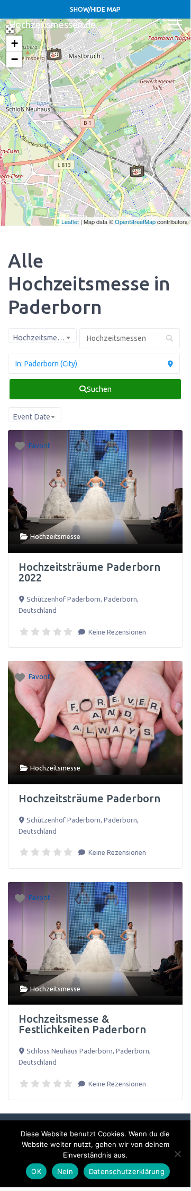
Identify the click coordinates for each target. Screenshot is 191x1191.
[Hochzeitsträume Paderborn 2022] (137, 171)
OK (36, 1171)
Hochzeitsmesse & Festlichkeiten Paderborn (82, 1024)
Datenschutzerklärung (127, 1171)
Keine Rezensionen (116, 632)
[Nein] (177, 1154)
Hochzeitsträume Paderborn (89, 798)
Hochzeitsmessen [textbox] (43, 337)
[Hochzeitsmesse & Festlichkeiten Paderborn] (54, 54)
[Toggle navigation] (175, 25)
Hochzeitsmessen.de (52, 24)
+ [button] (14, 43)
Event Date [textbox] (31, 417)
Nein (65, 1171)
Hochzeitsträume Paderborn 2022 (89, 572)
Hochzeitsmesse (55, 536)
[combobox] (42, 335)
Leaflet (70, 221)
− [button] (14, 59)
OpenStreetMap (135, 221)
